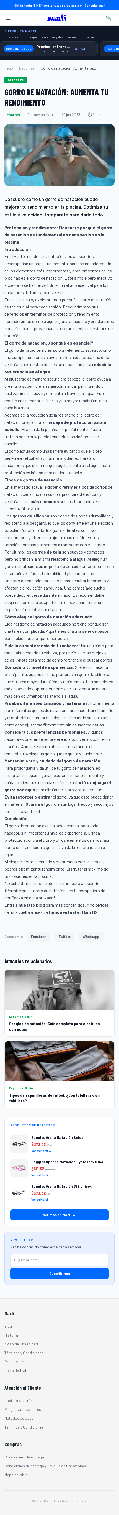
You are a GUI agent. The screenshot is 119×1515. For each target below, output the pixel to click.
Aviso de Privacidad (21, 1343)
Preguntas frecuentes (22, 1409)
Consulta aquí (95, 5)
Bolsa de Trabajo (18, 1370)
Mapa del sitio (16, 1474)
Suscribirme (59, 1273)
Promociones (15, 1361)
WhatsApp (91, 936)
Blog (8, 1326)
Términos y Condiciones (23, 1352)
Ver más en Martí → (59, 1214)
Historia (11, 1335)
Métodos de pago (19, 1418)
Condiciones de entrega (24, 1457)
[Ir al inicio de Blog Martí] (58, 18)
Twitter (65, 936)
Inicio (8, 68)
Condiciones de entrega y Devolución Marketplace (45, 1465)
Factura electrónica (21, 1400)
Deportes (27, 68)
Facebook (38, 936)
